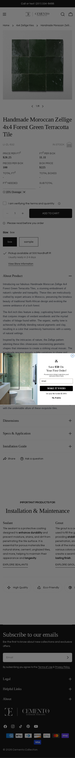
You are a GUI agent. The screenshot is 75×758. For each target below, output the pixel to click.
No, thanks (56, 398)
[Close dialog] (72, 355)
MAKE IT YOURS (56, 388)
